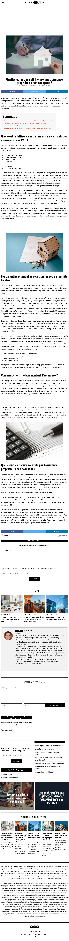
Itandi (52, 208)
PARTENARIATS (34, 932)
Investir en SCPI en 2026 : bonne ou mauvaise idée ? (56, 618)
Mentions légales (35, 934)
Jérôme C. (25, 85)
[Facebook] (31, 927)
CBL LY (34, 937)
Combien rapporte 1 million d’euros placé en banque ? (49, 746)
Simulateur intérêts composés (9, 777)
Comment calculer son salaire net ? (44, 772)
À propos (24, 934)
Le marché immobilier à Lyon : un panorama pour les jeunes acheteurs (34, 619)
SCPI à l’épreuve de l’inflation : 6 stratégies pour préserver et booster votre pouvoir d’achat (47, 838)
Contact (45, 934)
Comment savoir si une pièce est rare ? (45, 749)
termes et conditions (20, 573)
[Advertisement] (34, 18)
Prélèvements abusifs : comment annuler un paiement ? (49, 763)
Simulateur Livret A (6, 774)
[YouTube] (37, 927)
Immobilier (46, 85)
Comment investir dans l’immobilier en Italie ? (61, 835)
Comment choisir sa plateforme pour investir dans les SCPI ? (10, 619)
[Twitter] (34, 927)
